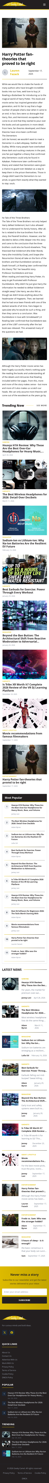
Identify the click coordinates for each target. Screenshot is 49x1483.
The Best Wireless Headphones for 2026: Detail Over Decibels (25, 496)
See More (42, 405)
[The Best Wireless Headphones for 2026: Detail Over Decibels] (25, 474)
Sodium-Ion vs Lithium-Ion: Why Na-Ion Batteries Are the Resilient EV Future (24, 543)
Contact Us (7, 1356)
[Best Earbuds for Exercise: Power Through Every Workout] (25, 569)
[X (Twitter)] (4, 1332)
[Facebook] (11, 1332)
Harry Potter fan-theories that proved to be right (22, 781)
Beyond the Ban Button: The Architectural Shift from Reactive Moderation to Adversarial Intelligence (24, 638)
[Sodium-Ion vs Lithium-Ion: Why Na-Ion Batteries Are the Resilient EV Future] (25, 520)
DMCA (24, 1478)
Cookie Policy (7, 1374)
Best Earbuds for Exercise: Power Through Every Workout (24, 591)
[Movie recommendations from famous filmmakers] (25, 713)
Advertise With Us (9, 1359)
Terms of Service (9, 1370)
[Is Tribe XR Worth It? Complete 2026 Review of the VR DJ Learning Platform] (25, 664)
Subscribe (24, 1300)
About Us (6, 1352)
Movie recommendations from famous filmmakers (22, 735)
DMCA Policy (7, 1377)
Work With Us (8, 1363)
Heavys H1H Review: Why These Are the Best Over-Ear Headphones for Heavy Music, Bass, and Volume (23, 448)
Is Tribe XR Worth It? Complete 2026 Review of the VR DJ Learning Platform (25, 687)
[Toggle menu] (44, 4)
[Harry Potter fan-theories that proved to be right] (24, 33)
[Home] (14, 4)
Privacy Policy (8, 1367)
